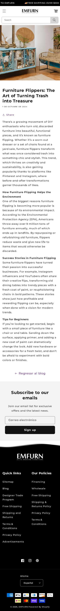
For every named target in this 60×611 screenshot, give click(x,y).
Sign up (30, 430)
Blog (5, 488)
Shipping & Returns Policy (41, 504)
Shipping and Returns (11, 515)
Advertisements (13, 541)
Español (28, 583)
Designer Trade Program (12, 497)
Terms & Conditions (9, 526)
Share (10, 114)
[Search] (54, 20)
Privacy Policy (11, 534)
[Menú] (4, 11)
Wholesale (39, 488)
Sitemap (8, 481)
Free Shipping (12, 506)
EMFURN (23, 607)
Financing (38, 481)
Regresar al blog (32, 373)
